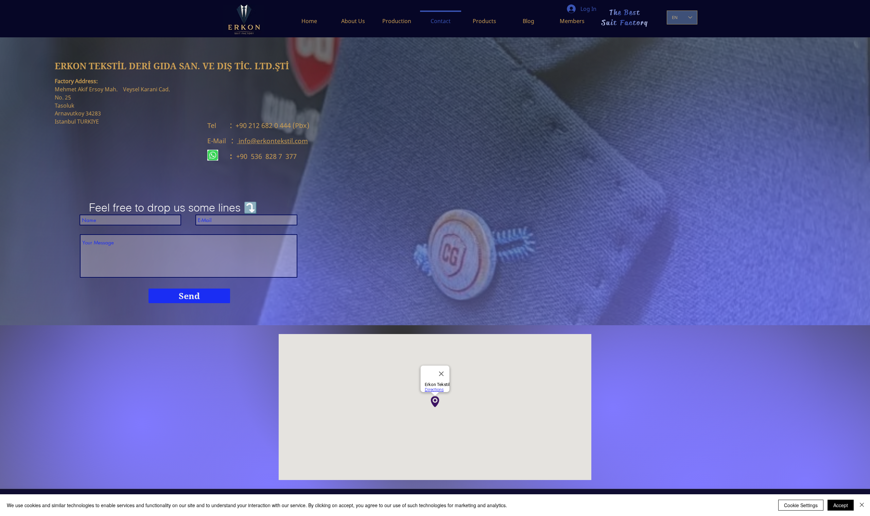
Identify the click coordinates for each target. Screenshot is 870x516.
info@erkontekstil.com (273, 140)
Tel (218, 125)
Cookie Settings (801, 505)
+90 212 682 (252, 125)
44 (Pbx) (304, 125)
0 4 (278, 125)
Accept (840, 505)
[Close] (862, 505)
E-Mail (219, 140)
